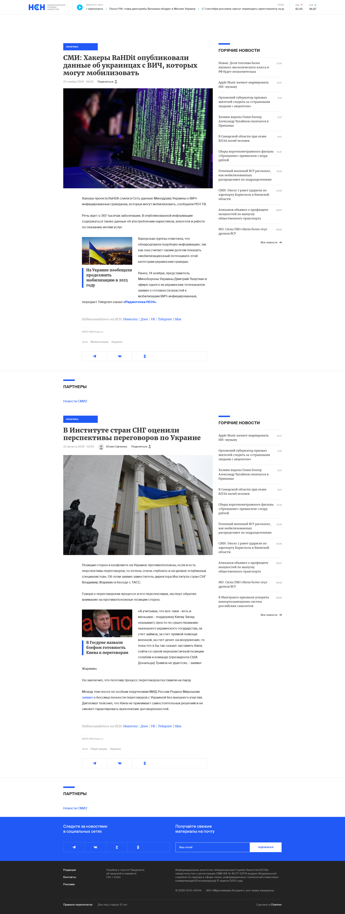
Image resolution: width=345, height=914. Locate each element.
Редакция (69, 870)
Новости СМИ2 (75, 401)
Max (178, 319)
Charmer (276, 904)
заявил (88, 697)
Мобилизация (100, 342)
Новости (130, 319)
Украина (116, 342)
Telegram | (166, 319)
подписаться (265, 847)
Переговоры (99, 749)
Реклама (69, 884)
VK (153, 319)
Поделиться (105, 81)
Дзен (144, 319)
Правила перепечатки (77, 904)
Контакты (69, 877)
